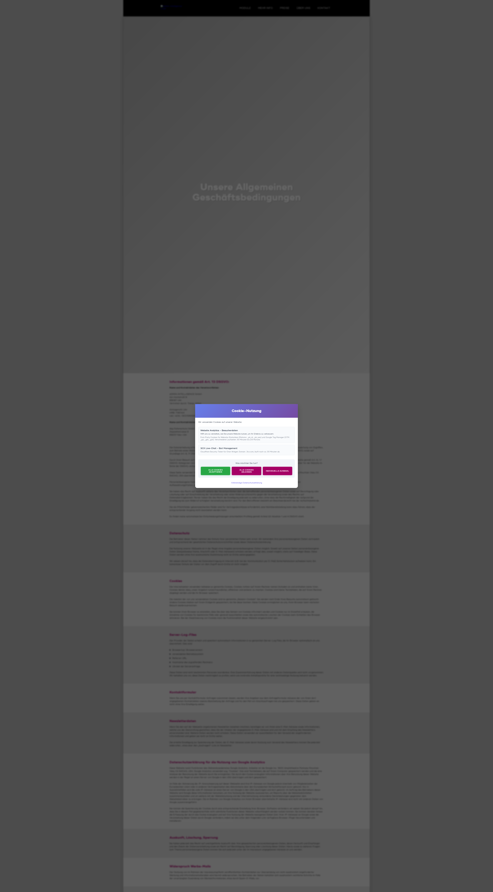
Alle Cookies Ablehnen (246, 471)
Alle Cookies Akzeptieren (215, 471)
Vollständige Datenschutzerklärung (246, 483)
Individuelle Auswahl (277, 471)
